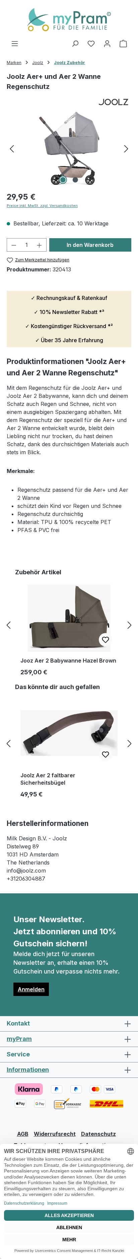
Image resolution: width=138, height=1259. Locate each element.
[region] (69, 148)
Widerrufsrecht (55, 1134)
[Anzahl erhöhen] (39, 245)
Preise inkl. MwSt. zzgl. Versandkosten (42, 205)
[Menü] (15, 43)
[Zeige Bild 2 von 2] (75, 179)
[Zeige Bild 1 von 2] (62, 179)
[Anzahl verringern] (14, 245)
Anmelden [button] (31, 989)
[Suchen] (75, 43)
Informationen (28, 1069)
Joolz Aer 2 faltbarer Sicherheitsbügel (47, 779)
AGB (22, 1134)
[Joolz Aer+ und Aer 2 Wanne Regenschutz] (68, 148)
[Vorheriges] (12, 148)
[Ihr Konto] (107, 43)
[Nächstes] (126, 148)
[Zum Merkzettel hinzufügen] (105, 639)
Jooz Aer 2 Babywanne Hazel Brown (68, 660)
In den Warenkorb (90, 245)
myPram (19, 1038)
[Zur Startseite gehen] (69, 19)
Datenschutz (98, 1134)
